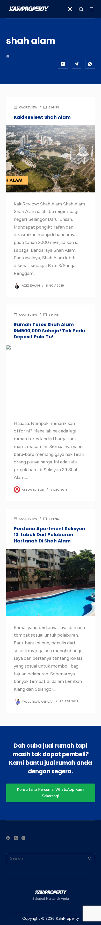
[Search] (81, 9)
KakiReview (28, 107)
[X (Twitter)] (16, 838)
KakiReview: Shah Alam (42, 117)
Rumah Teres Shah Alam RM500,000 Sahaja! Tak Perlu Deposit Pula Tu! (49, 330)
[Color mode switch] (70, 9)
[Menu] (92, 9)
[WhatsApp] (90, 64)
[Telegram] (77, 64)
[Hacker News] (63, 64)
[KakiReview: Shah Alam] (50, 158)
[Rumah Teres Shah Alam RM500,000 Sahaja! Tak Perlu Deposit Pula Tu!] (50, 378)
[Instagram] (23, 838)
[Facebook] (8, 838)
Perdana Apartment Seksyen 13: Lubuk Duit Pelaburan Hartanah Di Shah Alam (49, 534)
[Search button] (90, 858)
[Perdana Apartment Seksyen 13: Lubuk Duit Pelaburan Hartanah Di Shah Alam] (50, 582)
